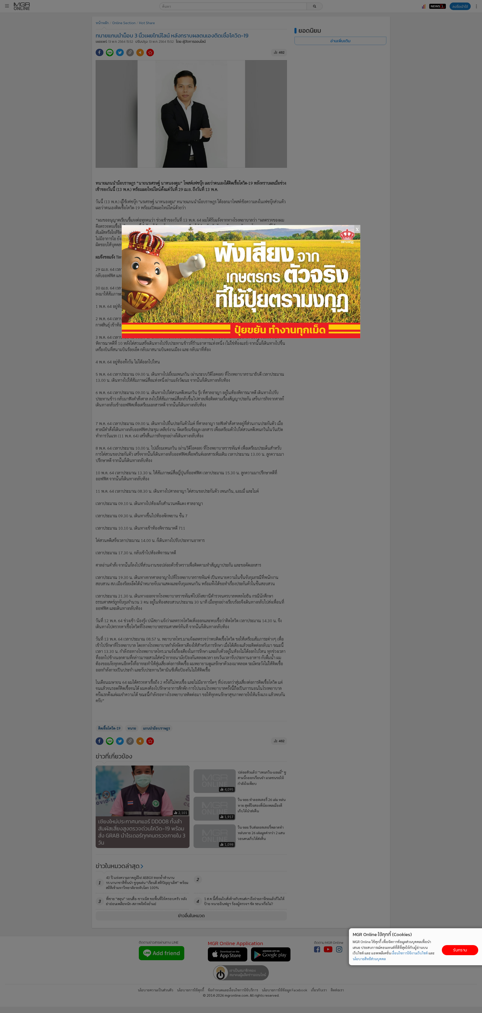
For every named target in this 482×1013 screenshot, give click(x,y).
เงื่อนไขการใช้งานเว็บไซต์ (410, 953)
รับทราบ (460, 950)
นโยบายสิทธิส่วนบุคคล (369, 958)
